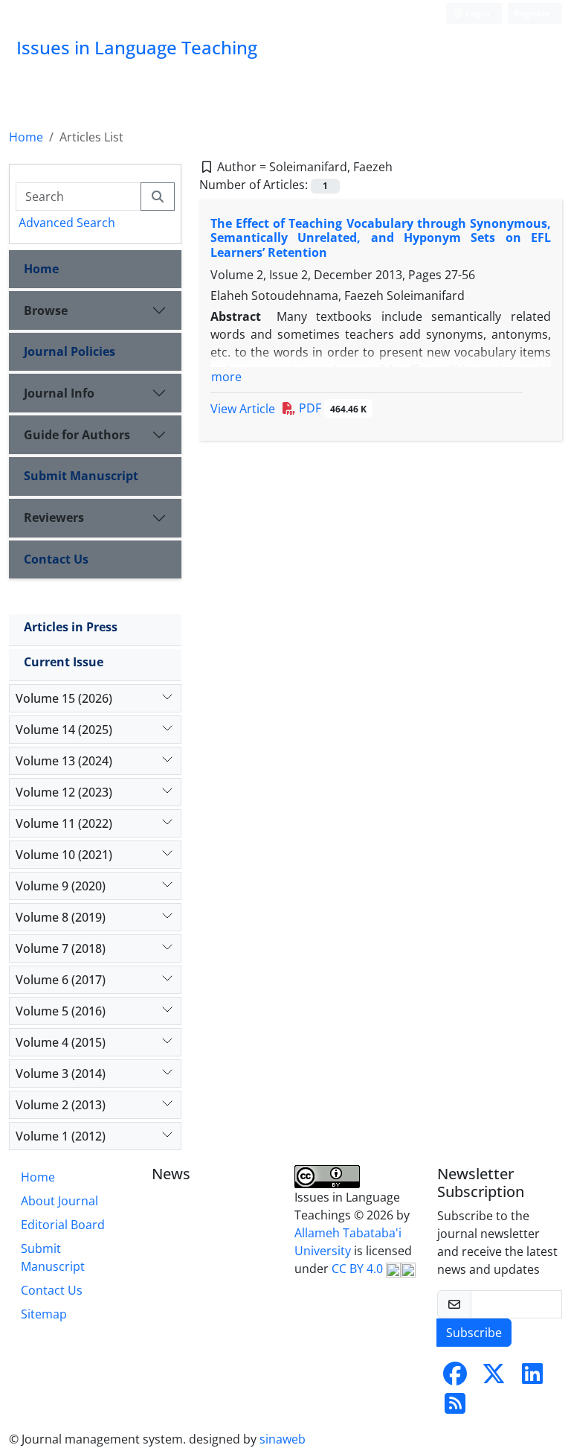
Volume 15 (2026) (64, 698)
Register (532, 13)
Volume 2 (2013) (61, 1105)
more (226, 377)
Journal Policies (69, 351)
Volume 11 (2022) (64, 823)
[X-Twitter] (494, 1378)
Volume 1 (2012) (61, 1136)
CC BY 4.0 (359, 1268)
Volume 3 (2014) (61, 1073)
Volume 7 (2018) (61, 948)
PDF (331, 408)
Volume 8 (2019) (61, 917)
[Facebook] (455, 1378)
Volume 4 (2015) (61, 1042)
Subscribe (474, 1332)
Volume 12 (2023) (64, 792)
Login (476, 13)
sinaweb (282, 1439)
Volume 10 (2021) (64, 854)
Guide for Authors (77, 435)
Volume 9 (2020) (61, 886)
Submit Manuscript (81, 476)
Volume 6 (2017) (61, 980)
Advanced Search (67, 222)
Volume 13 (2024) (64, 761)
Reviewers (54, 517)
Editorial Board (63, 1224)
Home (26, 137)
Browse (46, 310)
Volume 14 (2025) (64, 729)
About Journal (59, 1201)
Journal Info (59, 393)
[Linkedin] (532, 1378)
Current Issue (63, 662)
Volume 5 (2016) (61, 1011)
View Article (242, 409)
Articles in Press (70, 627)
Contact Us (56, 559)
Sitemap (44, 1314)
